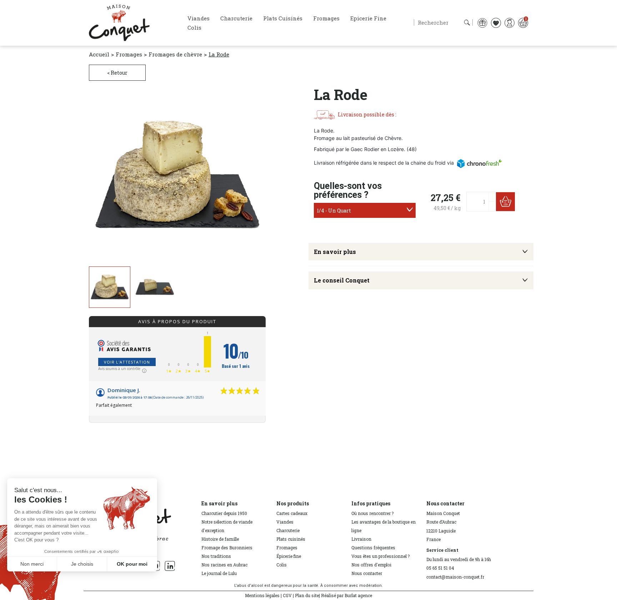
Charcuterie (288, 530)
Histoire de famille (220, 539)
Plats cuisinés (290, 539)
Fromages (286, 547)
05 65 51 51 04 (440, 568)
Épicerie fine (288, 556)
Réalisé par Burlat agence (346, 595)
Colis (281, 565)
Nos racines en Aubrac (224, 565)
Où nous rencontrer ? (372, 513)
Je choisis (82, 564)
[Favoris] (496, 22)
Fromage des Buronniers (226, 547)
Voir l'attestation (127, 362)
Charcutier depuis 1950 (224, 513)
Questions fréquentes (373, 547)
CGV (287, 595)
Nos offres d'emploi (371, 565)
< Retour (117, 72)
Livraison (361, 539)
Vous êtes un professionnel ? (380, 556)
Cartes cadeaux (291, 513)
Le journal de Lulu (219, 573)
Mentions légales (262, 595)
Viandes (285, 522)
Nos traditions (216, 556)
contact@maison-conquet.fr (455, 577)
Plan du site (307, 595)
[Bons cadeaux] (482, 22)
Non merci (32, 564)
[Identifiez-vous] (510, 22)
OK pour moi (132, 564)
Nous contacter (366, 573)
